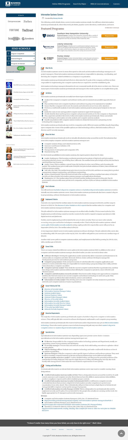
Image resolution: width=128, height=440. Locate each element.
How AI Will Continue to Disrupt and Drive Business (24, 85)
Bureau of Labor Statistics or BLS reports (72, 205)
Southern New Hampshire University (72, 33)
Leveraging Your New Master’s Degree (21, 99)
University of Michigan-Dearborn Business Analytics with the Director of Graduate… (25, 157)
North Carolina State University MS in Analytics (24, 164)
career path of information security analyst (56, 225)
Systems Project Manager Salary (55, 297)
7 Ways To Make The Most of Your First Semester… (24, 120)
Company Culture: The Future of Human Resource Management (24, 106)
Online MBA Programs (61, 4)
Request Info (109, 36)
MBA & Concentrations (99, 4)
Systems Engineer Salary (53, 295)
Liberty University (64, 44)
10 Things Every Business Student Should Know (23, 113)
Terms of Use (70, 429)
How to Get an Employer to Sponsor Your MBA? (23, 128)
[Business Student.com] (13, 3)
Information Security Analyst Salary (57, 301)
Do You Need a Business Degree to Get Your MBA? (23, 92)
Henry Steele (58, 18)
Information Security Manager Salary (57, 305)
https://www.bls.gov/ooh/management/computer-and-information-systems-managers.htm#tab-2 (78, 400)
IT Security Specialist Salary (54, 307)
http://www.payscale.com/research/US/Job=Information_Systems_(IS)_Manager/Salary (72, 404)
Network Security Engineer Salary (56, 309)
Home (47, 429)
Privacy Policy (79, 429)
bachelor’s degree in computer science (67, 190)
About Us (54, 429)
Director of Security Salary (53, 289)
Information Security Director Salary (57, 303)
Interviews (61, 429)
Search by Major (79, 4)
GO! (21, 68)
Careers (116, 4)
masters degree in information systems (69, 328)
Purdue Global (63, 56)
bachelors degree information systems (96, 190)
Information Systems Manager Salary (57, 291)
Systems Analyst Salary (52, 293)
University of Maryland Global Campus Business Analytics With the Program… (24, 150)
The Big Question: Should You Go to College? (22, 135)
